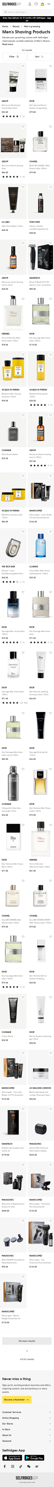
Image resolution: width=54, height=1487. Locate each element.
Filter (12, 56)
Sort (37, 56)
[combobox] (29, 12)
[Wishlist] (36, 4)
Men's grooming (32, 26)
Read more (7, 44)
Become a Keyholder (14, 1399)
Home (5, 26)
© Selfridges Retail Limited (27, 1482)
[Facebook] (4, 1468)
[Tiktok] (20, 1468)
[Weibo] (37, 1468)
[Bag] (42, 4)
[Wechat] (28, 1468)
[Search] (5, 12)
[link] (13, 106)
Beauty (16, 26)
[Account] (30, 4)
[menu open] (49, 4)
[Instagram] (12, 1468)
